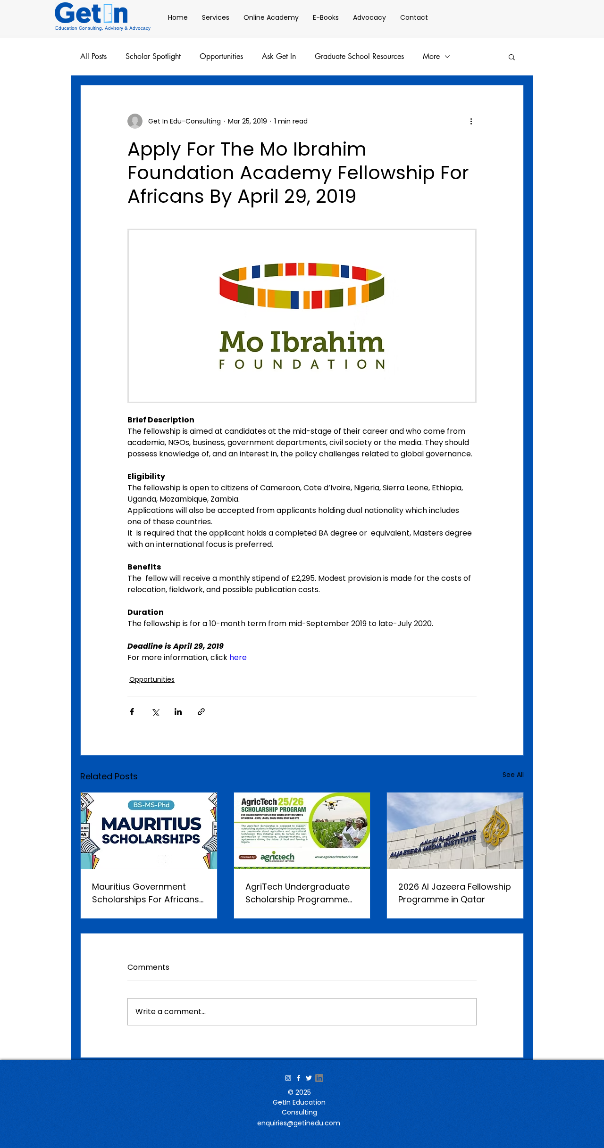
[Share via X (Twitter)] (155, 711)
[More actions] (471, 121)
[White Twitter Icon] (309, 1078)
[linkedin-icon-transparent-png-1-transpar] (319, 1078)
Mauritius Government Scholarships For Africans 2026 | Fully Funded (145, 893)
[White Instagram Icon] (288, 1078)
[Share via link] (201, 711)
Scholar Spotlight (153, 56)
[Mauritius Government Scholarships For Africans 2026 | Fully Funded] (149, 831)
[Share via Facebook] (131, 711)
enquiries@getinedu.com (298, 1123)
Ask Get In (279, 56)
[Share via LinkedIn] (178, 711)
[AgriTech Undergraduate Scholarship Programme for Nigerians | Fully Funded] (302, 831)
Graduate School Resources (359, 56)
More (431, 56)
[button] (511, 56)
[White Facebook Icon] (298, 1078)
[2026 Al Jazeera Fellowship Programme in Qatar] (455, 831)
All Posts (93, 56)
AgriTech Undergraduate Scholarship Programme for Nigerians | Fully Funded (301, 893)
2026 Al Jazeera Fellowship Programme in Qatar (454, 893)
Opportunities (221, 56)
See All (513, 774)
